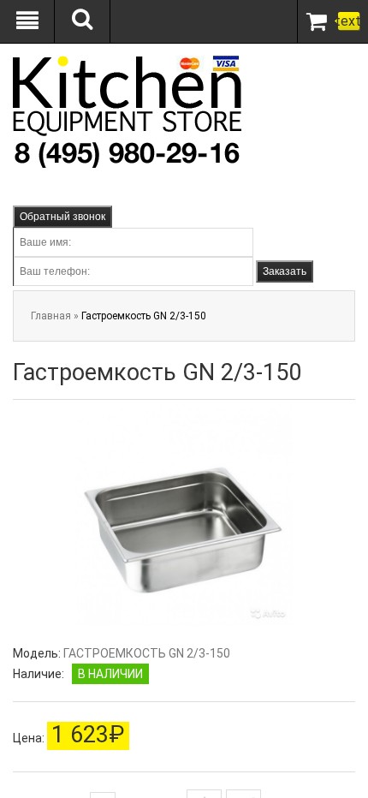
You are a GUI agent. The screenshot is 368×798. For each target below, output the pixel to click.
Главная (51, 316)
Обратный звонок (62, 217)
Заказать (284, 271)
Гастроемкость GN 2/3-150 (143, 316)
